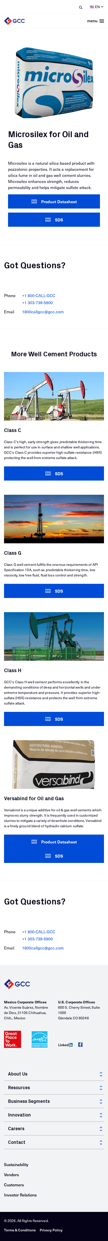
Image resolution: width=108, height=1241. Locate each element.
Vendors (11, 1174)
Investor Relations (20, 1195)
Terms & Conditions (20, 1230)
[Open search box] (79, 7)
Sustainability (16, 1164)
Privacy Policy (51, 1230)
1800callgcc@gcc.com (43, 311)
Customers (14, 1185)
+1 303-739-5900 (37, 302)
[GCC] (54, 984)
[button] (54, 201)
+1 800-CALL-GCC (38, 295)
